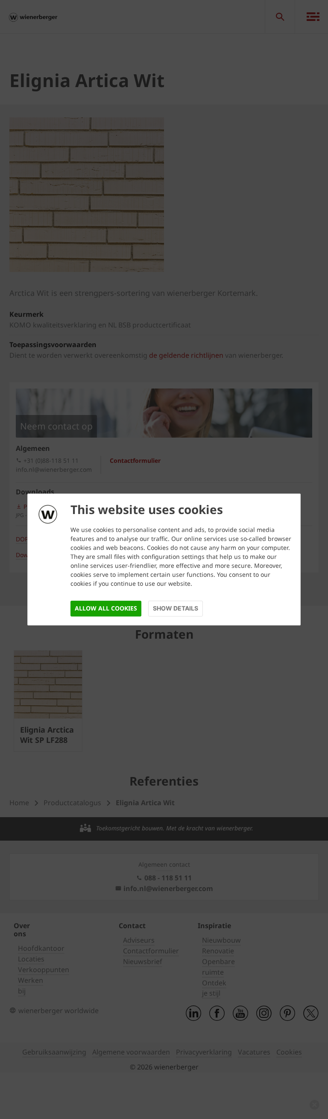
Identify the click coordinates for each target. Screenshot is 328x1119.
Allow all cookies (106, 608)
